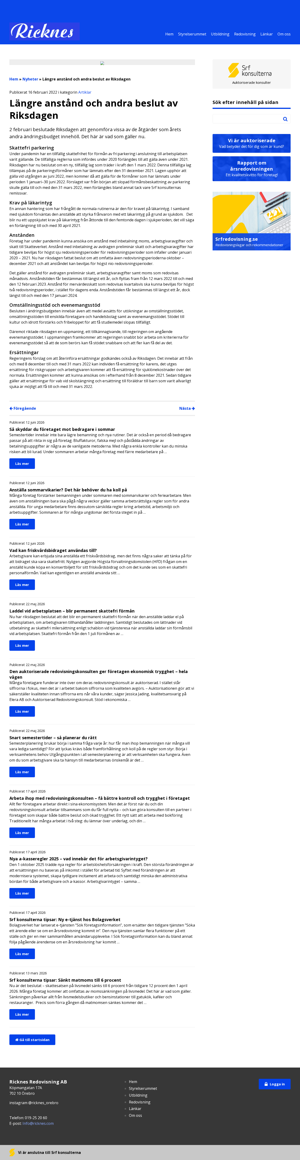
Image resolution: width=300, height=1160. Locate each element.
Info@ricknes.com (38, 1123)
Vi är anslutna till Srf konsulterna (49, 1152)
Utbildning (220, 34)
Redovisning (245, 34)
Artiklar (84, 92)
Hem (169, 34)
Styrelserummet (192, 34)
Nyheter (30, 79)
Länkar (266, 34)
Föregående (24, 408)
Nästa (185, 408)
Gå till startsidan (34, 1039)
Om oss (284, 34)
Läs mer (22, 463)
